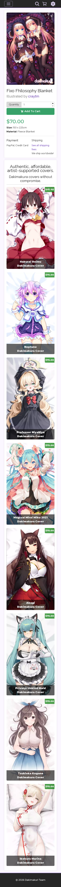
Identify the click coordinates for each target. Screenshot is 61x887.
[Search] (37, 4)
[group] (30, 228)
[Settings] (53, 4)
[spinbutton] (37, 104)
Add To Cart (32, 111)
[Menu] (8, 4)
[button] (52, 103)
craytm (33, 96)
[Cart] (44, 4)
